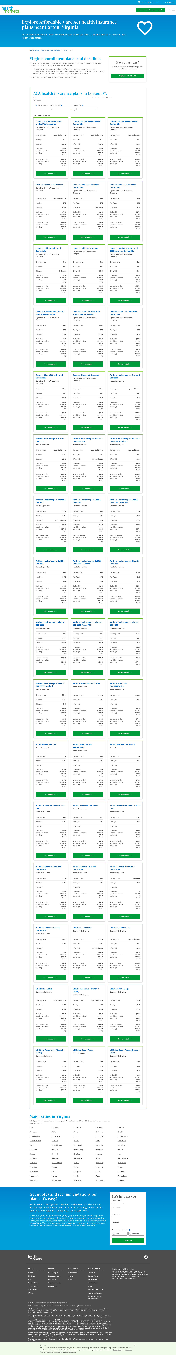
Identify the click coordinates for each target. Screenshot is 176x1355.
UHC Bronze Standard (120, 927)
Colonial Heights (35, 1141)
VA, (121, 1279)
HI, (139, 1272)
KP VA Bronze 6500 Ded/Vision (86, 683)
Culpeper (55, 1141)
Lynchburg (33, 1158)
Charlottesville (35, 1136)
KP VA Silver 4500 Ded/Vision (86, 805)
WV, (131, 1279)
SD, (145, 1276)
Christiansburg (123, 1136)
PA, (138, 1276)
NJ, (119, 1276)
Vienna (98, 1176)
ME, (126, 1274)
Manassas (55, 1158)
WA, (126, 1279)
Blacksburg (33, 1132)
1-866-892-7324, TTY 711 (150, 2)
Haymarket (99, 1150)
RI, (140, 1276)
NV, (124, 1276)
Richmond (99, 1167)
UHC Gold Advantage (119, 989)
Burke (76, 1132)
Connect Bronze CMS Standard (49, 185)
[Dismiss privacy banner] (135, 1345)
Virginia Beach (123, 1176)
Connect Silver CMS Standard (86, 375)
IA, (141, 1272)
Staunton (121, 1172)
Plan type (77, 105)
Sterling (54, 1176)
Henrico (120, 1150)
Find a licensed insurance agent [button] (150, 10)
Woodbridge (100, 1180)
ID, (143, 1272)
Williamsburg (56, 1180)
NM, (121, 1276)
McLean (98, 1158)
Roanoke (121, 1167)
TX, (116, 1279)
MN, (131, 1274)
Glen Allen (121, 1145)
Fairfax (98, 1141)
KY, (118, 1274)
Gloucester (33, 1150)
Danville (76, 1141)
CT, (126, 1272)
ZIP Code (115, 1222)
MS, (138, 1274)
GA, (136, 1272)
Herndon (33, 1154)
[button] (62, 105)
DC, (128, 1272)
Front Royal (78, 1145)
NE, (113, 1276)
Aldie (31, 1128)
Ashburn (121, 1128)
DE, (131, 1272)
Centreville (99, 1132)
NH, (116, 1276)
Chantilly (121, 1132)
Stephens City (34, 1176)
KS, (115, 1274)
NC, (143, 1274)
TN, (113, 1279)
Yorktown (121, 1180)
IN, (113, 1274)
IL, (145, 1272)
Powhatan (33, 1167)
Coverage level (55, 105)
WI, (129, 1279)
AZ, (118, 1272)
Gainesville (99, 1145)
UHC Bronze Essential (82, 927)
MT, (140, 1274)
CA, (121, 1272)
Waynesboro (34, 1180)
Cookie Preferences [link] (95, 1293)
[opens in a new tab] (146, 1259)
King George (78, 1154)
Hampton (55, 1150)
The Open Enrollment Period (43, 69)
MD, (123, 1274)
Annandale (77, 1128)
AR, (116, 1272)
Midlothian (33, 1163)
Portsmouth (122, 1163)
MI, (129, 1274)
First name (116, 1207)
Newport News (57, 1163)
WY (134, 1279)
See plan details (49, 174)
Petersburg (99, 1163)
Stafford (98, 1172)
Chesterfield (100, 1136)
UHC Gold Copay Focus (83, 1050)
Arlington (99, 1128)
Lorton (120, 1154)
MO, (134, 1274)
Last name (116, 1215)
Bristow (54, 1132)
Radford (54, 1167)
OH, (130, 1276)
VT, (123, 1279)
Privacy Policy (91, 1225)
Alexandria (55, 1128)
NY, (127, 1276)
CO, (123, 1272)
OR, (135, 1276)
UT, (118, 1279)
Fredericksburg (57, 1145)
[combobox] (61, 109)
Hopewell (55, 1154)
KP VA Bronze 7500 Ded (46, 744)
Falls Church (122, 1141)
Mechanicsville (123, 1158)
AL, (113, 1272)
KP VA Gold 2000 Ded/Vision (122, 744)
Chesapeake (56, 1136)
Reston (76, 1167)
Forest (32, 1145)
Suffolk (76, 1176)
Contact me (128, 1240)
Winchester (78, 1180)
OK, (133, 1276)
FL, (134, 1272)
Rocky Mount (34, 1172)
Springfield (77, 1172)
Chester (76, 1136)
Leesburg (99, 1154)
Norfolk (76, 1163)
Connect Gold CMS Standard (85, 248)
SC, (143, 1276)
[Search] (169, 9)
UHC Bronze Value (44, 989)
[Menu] (173, 9)
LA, (120, 1274)
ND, (146, 1274)
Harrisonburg (78, 1150)
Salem (54, 1172)
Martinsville (78, 1158)
